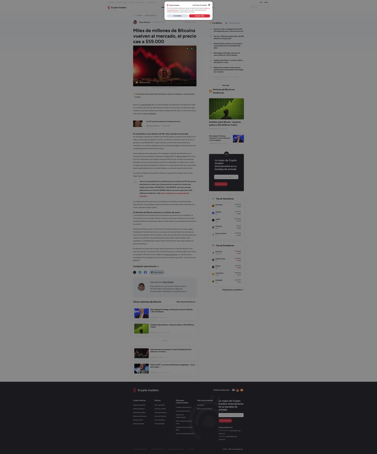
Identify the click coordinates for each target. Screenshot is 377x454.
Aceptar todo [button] (199, 16)
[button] (177, 15)
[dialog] (188, 10)
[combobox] (209, 5)
